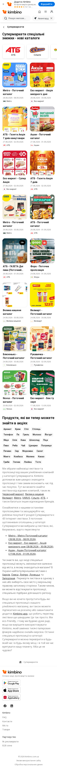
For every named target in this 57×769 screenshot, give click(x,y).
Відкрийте (46, 4)
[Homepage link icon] (20, 662)
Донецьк (34, 574)
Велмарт (7, 498)
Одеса (14, 574)
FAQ (4, 717)
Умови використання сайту (28, 760)
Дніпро (24, 574)
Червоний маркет (13, 494)
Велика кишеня (34, 494)
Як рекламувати (10, 741)
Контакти (7, 721)
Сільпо (35, 498)
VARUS (26, 498)
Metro (17, 498)
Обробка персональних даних (29, 764)
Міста (5, 725)
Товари (6, 729)
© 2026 (28, 756)
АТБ (43, 498)
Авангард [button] (43, 18)
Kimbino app (20, 613)
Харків (6, 574)
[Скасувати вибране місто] (51, 18)
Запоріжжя (8, 578)
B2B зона (7, 745)
